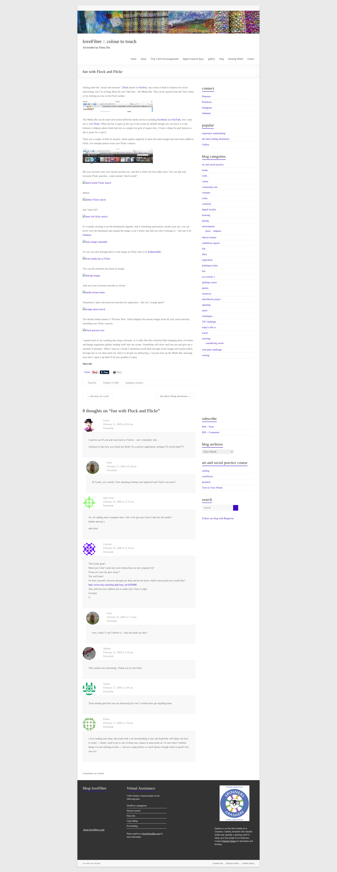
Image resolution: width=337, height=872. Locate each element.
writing (205, 355)
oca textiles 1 (208, 277)
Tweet (87, 372)
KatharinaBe (154, 252)
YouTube (176, 119)
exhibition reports (211, 243)
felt (203, 248)
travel (205, 333)
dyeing (205, 220)
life (203, 271)
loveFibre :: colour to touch (109, 41)
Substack (206, 113)
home (133, 59)
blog (221, 59)
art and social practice (213, 164)
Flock (125, 87)
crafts (204, 198)
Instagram (207, 107)
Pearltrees (207, 102)
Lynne (106, 420)
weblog (205, 471)
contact (250, 59)
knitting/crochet (210, 265)
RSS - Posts (208, 426)
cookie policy (248, 863)
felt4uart (87, 235)
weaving (206, 338)
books (205, 170)
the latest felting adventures (175, 396)
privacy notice (232, 863)
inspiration (129, 383)
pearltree (206, 482)
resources (139, 383)
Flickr (97, 124)
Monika (107, 648)
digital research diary (193, 59)
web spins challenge (212, 349)
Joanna (106, 684)
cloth (204, 176)
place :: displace (213, 231)
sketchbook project (211, 299)
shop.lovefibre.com (93, 829)
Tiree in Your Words (212, 487)
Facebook (162, 119)
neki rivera (108, 498)
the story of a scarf (98, 396)
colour (205, 181)
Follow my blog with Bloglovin (218, 518)
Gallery (205, 144)
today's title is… (210, 327)
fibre (204, 254)
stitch (204, 310)
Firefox (142, 87)
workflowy (207, 476)
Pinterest (206, 96)
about (143, 59)
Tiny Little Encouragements (165, 59)
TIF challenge (209, 321)
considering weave (215, 343)
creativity (206, 204)
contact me (218, 863)
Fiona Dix (92, 383)
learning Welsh (235, 59)
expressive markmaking (213, 133)
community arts (209, 187)
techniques (207, 316)
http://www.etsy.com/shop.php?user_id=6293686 (112, 584)
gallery (211, 59)
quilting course (209, 282)
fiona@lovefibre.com (151, 833)
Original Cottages (229, 841)
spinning (206, 305)
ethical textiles (209, 237)
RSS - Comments (210, 432)
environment (208, 226)
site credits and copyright (91, 863)
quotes (205, 288)
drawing (206, 215)
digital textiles (209, 209)
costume (206, 192)
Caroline (107, 544)
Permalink (108, 428)
